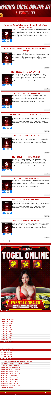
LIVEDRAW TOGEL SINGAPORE (7, 346)
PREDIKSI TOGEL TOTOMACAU (7, 313)
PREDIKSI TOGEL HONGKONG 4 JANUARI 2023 (25, 157)
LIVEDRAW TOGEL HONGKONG (7, 348)
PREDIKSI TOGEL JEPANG (6, 333)
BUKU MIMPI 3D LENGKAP (6, 354)
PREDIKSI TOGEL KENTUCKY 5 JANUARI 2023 (25, 114)
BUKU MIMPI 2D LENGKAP (6, 352)
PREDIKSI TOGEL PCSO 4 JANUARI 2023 (9, 383)
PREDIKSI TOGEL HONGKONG (7, 319)
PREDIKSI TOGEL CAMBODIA (7, 321)
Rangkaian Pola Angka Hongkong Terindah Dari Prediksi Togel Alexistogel (15, 363)
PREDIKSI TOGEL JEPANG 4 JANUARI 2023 (25, 136)
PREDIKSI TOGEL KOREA (6, 335)
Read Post (47, 44)
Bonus (5, 394)
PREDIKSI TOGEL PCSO (6, 339)
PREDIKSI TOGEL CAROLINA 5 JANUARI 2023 (25, 93)
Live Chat (46, 394)
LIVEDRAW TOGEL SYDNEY (7, 344)
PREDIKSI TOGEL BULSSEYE (7, 323)
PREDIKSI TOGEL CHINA (6, 327)
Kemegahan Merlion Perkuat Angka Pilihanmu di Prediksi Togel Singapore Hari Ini (16, 361)
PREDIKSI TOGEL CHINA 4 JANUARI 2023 (25, 221)
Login (15, 394)
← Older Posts (5, 240)
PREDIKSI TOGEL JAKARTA (6, 331)
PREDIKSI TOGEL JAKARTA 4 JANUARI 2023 (25, 199)
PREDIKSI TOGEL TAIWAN (6, 325)
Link (36, 394)
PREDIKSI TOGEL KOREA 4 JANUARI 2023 (9, 381)
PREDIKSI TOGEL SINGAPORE (7, 317)
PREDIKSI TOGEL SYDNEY (6, 315)
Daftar (25, 394)
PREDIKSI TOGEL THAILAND (7, 329)
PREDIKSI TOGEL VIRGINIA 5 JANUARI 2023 (25, 72)
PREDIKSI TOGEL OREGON (6, 337)
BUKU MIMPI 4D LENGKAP (6, 356)
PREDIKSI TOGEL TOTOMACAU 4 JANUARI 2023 (11, 387)
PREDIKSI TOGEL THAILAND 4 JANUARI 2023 (10, 385)
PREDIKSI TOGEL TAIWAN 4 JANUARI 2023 (25, 178)
